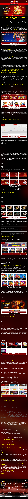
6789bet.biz (10, 57)
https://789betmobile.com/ (8, 49)
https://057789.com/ (14, 70)
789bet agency (16, 29)
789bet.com (7, 69)
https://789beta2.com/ (6, 70)
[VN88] (14, 1)
